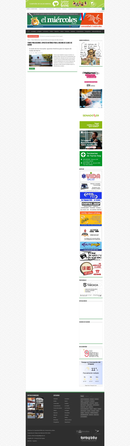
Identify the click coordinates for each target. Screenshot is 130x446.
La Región (39, 31)
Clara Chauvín (83, 410)
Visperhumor (67, 422)
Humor (66, 401)
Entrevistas (55, 419)
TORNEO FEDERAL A (94, 412)
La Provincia (45, 31)
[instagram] (102, 11)
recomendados (96, 404)
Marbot (95, 408)
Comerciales (56, 403)
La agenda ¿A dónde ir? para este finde (76, 8)
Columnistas (58, 8)
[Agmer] (91, 233)
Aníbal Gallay (89, 404)
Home (28, 31)
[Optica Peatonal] (91, 186)
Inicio (29, 39)
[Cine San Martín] (91, 255)
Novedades (67, 412)
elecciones (87, 412)
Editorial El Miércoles (96, 31)
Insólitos (66, 403)
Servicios (64, 8)
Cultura (61, 31)
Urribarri (99, 408)
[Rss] (96, 11)
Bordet (91, 408)
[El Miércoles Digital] (65, 20)
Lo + (91, 396)
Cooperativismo (80, 31)
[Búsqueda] (103, 9)
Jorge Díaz (91, 406)
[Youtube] (100, 11)
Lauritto (88, 410)
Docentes (93, 410)
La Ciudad (33, 31)
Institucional (41, 8)
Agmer (82, 401)
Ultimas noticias (68, 419)
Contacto (88, 8)
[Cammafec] (91, 196)
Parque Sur (83, 406)
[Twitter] (99, 11)
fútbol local (96, 414)
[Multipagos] (91, 246)
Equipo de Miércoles (50, 8)
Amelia (54, 401)
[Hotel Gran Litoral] (91, 218)
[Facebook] (97, 11)
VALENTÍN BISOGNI (84, 414)
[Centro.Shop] (91, 206)
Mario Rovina (83, 404)
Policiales (67, 31)
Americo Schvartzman (85, 399)
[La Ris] (91, 268)
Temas (82, 396)
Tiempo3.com (93, 385)
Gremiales (67, 398)
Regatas (82, 412)
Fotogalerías (88, 31)
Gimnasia (92, 399)
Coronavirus (86, 401)
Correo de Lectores (57, 408)
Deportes (57, 31)
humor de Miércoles (85, 408)
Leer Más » (32, 68)
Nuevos (87, 396)
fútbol (97, 410)
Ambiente (73, 31)
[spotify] (103, 11)
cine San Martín (84, 416)
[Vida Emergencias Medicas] (91, 176)
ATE (87, 406)
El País (54, 417)
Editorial (55, 415)
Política (51, 31)
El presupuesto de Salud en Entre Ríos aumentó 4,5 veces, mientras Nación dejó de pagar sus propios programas (62, 36)
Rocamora (92, 401)
